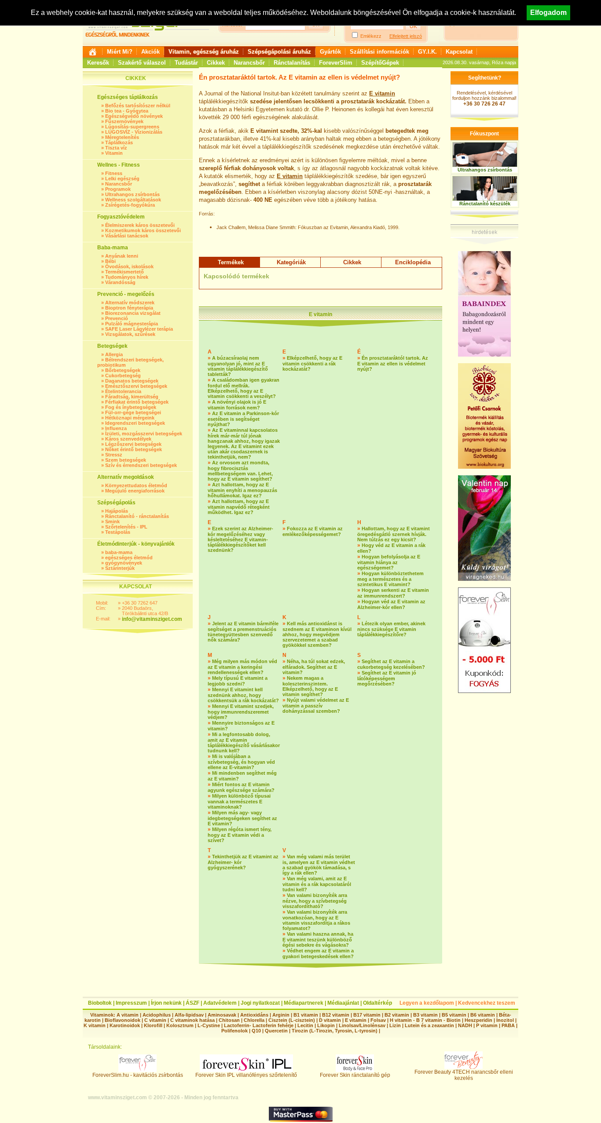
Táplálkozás (119, 142)
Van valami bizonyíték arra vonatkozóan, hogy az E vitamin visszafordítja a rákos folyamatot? (316, 920)
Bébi (110, 261)
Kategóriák (291, 262)
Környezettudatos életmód (136, 485)
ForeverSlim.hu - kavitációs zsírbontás (137, 1075)
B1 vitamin (305, 1014)
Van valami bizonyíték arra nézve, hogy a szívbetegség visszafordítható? (314, 901)
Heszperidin (479, 1020)
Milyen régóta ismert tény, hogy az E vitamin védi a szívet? (239, 835)
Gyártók (330, 51)
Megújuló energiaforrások (135, 490)
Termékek (231, 262)
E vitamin (382, 93)
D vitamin (330, 1020)
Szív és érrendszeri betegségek (141, 465)
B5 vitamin (454, 1014)
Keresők (98, 62)
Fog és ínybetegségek (130, 407)
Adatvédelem (220, 1003)
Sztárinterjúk (120, 568)
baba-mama (118, 552)
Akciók (150, 51)
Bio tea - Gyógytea (126, 110)
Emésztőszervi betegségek (136, 386)
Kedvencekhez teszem (486, 1003)
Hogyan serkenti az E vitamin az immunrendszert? (393, 592)
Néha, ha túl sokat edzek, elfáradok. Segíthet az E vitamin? (313, 667)
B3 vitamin (425, 1014)
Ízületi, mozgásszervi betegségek (143, 433)
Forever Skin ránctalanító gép (355, 1075)
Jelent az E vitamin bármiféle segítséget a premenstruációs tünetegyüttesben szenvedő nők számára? (243, 631)
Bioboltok (100, 1003)
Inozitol (505, 1020)
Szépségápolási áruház (279, 51)
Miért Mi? (119, 51)
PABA (509, 1025)
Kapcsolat (459, 51)
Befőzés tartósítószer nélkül (137, 105)
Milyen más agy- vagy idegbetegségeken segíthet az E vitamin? (242, 818)
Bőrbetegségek (122, 370)
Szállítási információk (379, 51)
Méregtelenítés (122, 137)
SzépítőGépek (380, 62)
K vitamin (95, 1025)
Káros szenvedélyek (128, 438)
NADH (465, 1025)
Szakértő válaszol (142, 62)
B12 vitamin (335, 1014)
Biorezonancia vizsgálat (133, 313)
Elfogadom (548, 12)
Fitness (113, 173)
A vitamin (128, 1014)
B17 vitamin (367, 1014)
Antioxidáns (254, 1014)
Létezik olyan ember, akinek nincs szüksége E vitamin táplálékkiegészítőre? (391, 629)
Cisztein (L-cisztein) (291, 1020)
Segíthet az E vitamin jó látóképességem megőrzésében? (386, 678)
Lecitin (305, 1025)
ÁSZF (192, 1003)
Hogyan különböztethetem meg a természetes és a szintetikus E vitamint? (390, 579)
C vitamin (155, 1020)
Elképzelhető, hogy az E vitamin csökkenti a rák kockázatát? (312, 363)
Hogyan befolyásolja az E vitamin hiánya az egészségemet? (388, 562)
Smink (112, 521)
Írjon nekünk (166, 1003)
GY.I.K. (427, 51)
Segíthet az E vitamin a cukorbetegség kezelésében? (391, 664)
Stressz (113, 454)
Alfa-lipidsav (189, 1014)
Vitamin (114, 153)
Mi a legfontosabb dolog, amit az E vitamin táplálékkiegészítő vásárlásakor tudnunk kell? (244, 742)
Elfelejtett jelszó (405, 36)
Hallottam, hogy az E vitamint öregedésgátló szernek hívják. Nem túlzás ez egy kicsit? (393, 534)
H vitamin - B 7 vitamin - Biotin (425, 1020)
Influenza (116, 428)
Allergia (114, 354)
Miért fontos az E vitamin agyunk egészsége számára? (241, 787)
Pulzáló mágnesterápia (131, 323)
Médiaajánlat (343, 1003)
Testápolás (117, 532)
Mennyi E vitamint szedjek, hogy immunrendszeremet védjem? (241, 712)
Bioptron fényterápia (129, 307)
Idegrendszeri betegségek (135, 423)
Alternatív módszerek (129, 302)
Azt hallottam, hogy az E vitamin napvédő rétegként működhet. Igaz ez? (239, 507)
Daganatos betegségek (131, 380)
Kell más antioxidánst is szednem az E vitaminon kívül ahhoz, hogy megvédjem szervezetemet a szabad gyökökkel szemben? (317, 634)
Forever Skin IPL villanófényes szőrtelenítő (246, 1075)
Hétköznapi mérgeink (129, 417)
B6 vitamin (482, 1014)
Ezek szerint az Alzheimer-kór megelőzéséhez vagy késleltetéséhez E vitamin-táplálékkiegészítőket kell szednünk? (240, 539)
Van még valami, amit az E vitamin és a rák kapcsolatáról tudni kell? (316, 884)
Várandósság (120, 282)
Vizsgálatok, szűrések (130, 334)
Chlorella (254, 1020)
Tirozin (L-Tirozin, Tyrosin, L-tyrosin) (334, 1030)
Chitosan (229, 1020)
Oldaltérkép (377, 1003)
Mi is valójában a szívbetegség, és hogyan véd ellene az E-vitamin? (241, 762)
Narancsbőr (249, 62)
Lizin (395, 1025)
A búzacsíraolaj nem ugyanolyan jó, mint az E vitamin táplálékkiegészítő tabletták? (238, 366)
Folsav (378, 1020)
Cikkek (216, 62)
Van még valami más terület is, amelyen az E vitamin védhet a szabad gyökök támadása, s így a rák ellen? (318, 864)
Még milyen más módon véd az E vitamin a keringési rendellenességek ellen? (242, 667)
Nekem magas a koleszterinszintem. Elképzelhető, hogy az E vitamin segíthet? (310, 686)
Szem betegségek (125, 460)
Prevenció (116, 318)
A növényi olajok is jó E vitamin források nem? (237, 404)
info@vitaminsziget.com (152, 619)
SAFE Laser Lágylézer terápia (139, 329)
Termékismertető (124, 271)
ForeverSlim (335, 62)
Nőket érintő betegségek (133, 449)
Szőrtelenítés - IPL (126, 526)
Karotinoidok (125, 1025)
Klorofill (153, 1025)
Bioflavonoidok (122, 1020)
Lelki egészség (122, 178)
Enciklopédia (413, 262)
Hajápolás (116, 511)
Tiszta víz (116, 147)
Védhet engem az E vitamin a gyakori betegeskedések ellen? (318, 953)
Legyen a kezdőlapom (426, 1003)
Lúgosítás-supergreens (132, 126)
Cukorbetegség (123, 375)
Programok (118, 189)
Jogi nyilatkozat (260, 1003)
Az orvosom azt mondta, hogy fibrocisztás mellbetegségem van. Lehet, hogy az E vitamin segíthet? (240, 470)
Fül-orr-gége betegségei (133, 412)
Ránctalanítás (292, 62)
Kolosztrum (180, 1025)
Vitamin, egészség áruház (204, 51)
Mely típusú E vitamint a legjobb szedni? (238, 680)
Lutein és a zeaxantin (429, 1025)
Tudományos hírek (126, 277)
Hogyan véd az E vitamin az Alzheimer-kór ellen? (391, 604)
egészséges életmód (129, 557)
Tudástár (186, 62)
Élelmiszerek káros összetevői (140, 225)
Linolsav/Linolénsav (362, 1025)
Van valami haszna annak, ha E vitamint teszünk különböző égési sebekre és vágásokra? (317, 939)
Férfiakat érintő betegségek (137, 402)
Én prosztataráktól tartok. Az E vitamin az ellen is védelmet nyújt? (392, 363)
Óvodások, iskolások (129, 266)
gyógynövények (123, 562)
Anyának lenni (121, 256)
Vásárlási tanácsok (126, 235)
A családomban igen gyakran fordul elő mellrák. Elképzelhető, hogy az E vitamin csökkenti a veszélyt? (243, 388)
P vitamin (487, 1025)
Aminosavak (222, 1014)
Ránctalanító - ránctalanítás (137, 516)
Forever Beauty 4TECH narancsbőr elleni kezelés (463, 1075)
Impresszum (131, 1003)
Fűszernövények (124, 121)
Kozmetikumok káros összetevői (143, 230)
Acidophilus (157, 1014)
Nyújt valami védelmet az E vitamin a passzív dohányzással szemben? (315, 705)
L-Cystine (209, 1025)
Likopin (326, 1025)
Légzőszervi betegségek (133, 444)
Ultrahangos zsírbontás (132, 194)
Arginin (281, 1014)
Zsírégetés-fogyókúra (130, 205)
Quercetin (276, 1030)
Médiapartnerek (303, 1003)
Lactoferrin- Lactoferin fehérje (258, 1025)
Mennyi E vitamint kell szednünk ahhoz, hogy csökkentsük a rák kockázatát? (243, 695)
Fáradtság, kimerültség (131, 396)
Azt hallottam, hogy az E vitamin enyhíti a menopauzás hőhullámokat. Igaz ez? (242, 490)
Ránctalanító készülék (484, 203)
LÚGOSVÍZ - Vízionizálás (133, 132)
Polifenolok (234, 1030)
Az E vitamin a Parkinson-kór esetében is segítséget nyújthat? (243, 419)
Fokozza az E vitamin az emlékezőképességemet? (312, 531)
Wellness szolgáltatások (133, 199)
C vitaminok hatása (192, 1020)
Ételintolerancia (123, 391)
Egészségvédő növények (134, 116)
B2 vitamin (397, 1014)
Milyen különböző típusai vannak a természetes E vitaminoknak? (239, 801)
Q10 (256, 1030)
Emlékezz (370, 36)
